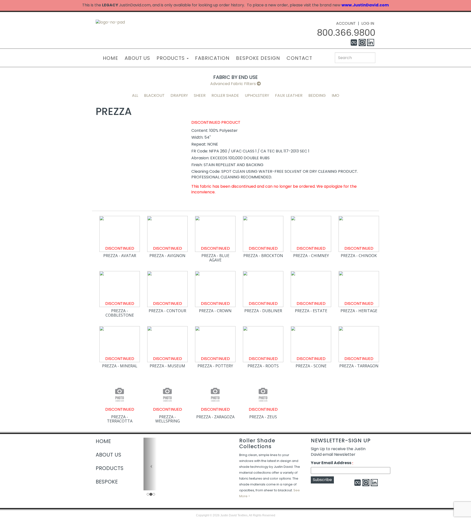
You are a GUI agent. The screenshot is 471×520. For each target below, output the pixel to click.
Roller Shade (225, 95)
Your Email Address (332, 463)
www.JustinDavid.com (365, 5)
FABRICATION (212, 58)
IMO (335, 95)
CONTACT (299, 58)
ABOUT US (137, 58)
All (135, 95)
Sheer (200, 95)
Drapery (179, 95)
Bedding (317, 95)
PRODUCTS (171, 58)
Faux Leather (288, 95)
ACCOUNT (346, 23)
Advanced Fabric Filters (233, 84)
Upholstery (257, 95)
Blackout (154, 95)
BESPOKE (107, 481)
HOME (110, 58)
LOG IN (367, 23)
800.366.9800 (346, 32)
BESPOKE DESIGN (258, 58)
